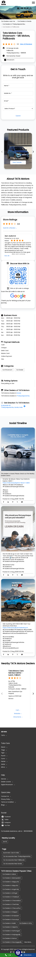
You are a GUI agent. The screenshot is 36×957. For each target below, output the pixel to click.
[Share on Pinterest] (13, 502)
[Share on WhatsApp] (22, 502)
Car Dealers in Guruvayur (10, 919)
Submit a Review (9, 228)
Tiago (3, 750)
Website (17, 713)
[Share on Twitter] (18, 502)
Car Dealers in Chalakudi (10, 897)
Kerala (19, 393)
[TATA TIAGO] (18, 151)
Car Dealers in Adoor (9, 874)
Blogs (3, 805)
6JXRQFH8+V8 (5, 405)
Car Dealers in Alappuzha (10, 882)
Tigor (3, 753)
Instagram (8, 822)
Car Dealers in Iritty (25, 923)
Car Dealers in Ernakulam (10, 916)
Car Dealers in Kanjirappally (11, 935)
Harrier (3, 761)
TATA (3, 735)
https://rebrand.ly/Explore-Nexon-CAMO (16, 483)
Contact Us (5, 796)
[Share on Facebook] (4, 502)
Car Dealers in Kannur (9, 938)
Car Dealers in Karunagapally (12, 942)
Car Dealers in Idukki (9, 923)
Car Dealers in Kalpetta (10, 927)
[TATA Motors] (3, 3)
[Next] (34, 152)
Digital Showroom (7, 785)
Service (3, 779)
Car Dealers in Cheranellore (11, 901)
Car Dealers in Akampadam (11, 878)
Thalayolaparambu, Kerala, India (12, 407)
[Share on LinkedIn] (8, 502)
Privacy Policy (5, 799)
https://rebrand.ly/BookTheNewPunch (15, 628)
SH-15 (5, 842)
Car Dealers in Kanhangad (11, 931)
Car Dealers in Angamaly (10, 889)
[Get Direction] (25, 407)
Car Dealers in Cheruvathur (11, 908)
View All (6, 256)
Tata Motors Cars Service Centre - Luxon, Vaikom (16, 673)
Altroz (3, 767)
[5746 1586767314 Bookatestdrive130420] (18, 953)
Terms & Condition (7, 802)
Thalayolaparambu (23, 396)
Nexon (3, 747)
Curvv (3, 759)
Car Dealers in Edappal (9, 912)
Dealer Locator (6, 782)
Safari (3, 764)
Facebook (8, 816)
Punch (3, 756)
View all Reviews (26, 44)
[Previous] (2, 152)
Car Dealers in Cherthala (10, 904)
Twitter (7, 819)
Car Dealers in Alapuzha (10, 885)
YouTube (7, 825)
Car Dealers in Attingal (9, 893)
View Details (17, 162)
